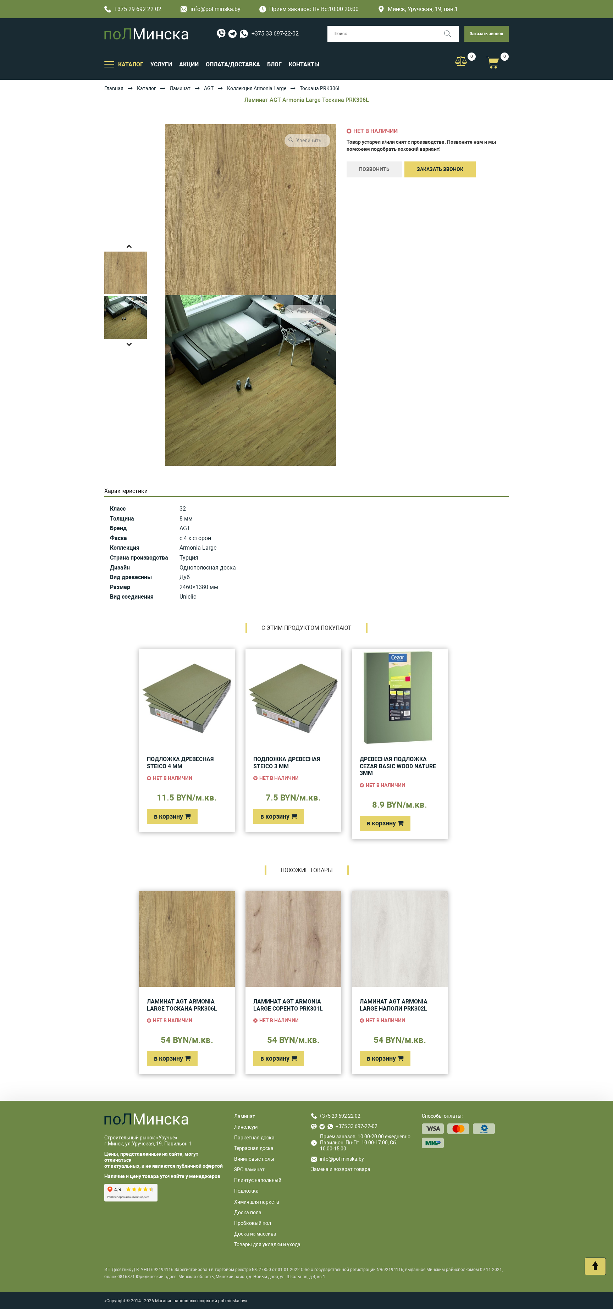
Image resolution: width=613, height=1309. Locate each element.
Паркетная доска (254, 1137)
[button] (129, 246)
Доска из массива (255, 1234)
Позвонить (374, 169)
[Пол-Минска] (146, 34)
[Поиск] (451, 34)
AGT (209, 88)
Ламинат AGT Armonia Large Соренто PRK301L (288, 1005)
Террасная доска (254, 1148)
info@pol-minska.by (215, 9)
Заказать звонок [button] (486, 33)
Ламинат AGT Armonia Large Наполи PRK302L (393, 1005)
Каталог (146, 88)
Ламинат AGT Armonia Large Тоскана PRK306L (182, 1005)
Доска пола (247, 1212)
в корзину (169, 816)
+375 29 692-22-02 (137, 9)
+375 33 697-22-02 (275, 33)
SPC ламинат (249, 1169)
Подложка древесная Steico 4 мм (180, 763)
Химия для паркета (256, 1202)
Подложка (246, 1191)
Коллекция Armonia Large (256, 88)
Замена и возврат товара (340, 1169)
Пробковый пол (252, 1223)
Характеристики (126, 491)
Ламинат (180, 88)
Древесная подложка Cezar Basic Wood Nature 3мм (398, 766)
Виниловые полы (254, 1159)
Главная (113, 88)
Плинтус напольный (257, 1180)
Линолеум (246, 1127)
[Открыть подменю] (109, 64)
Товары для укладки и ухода (267, 1244)
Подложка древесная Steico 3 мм (286, 763)
